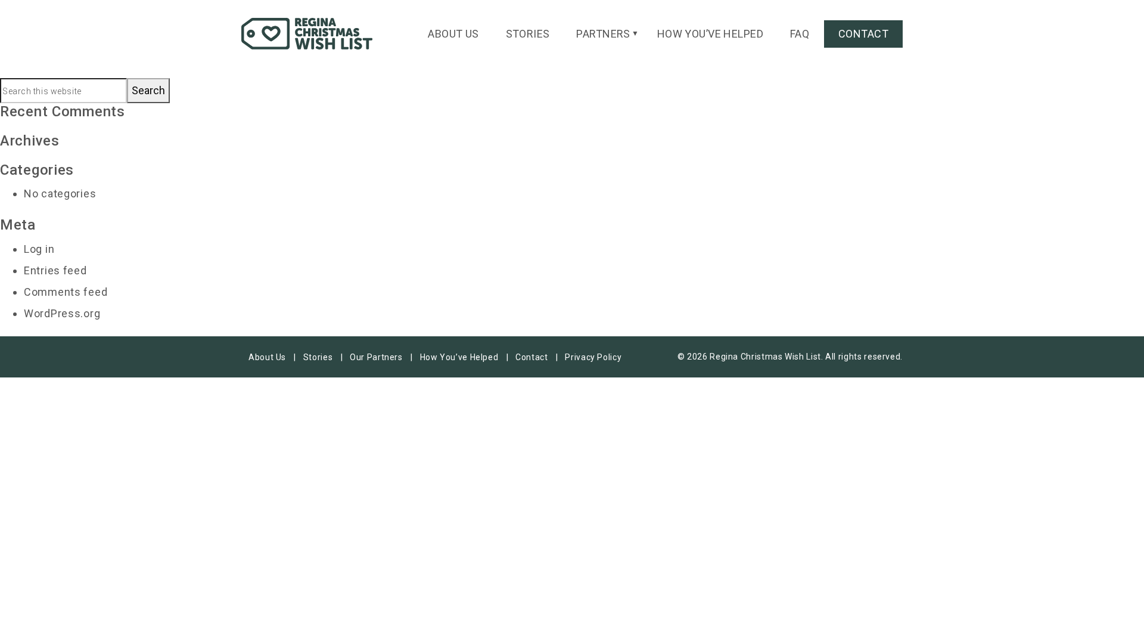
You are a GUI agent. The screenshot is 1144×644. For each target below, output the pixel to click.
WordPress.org (62, 313)
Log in (39, 249)
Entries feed (55, 270)
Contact (863, 33)
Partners (603, 33)
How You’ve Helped (710, 33)
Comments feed (65, 292)
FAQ (799, 33)
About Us (453, 33)
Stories (528, 33)
